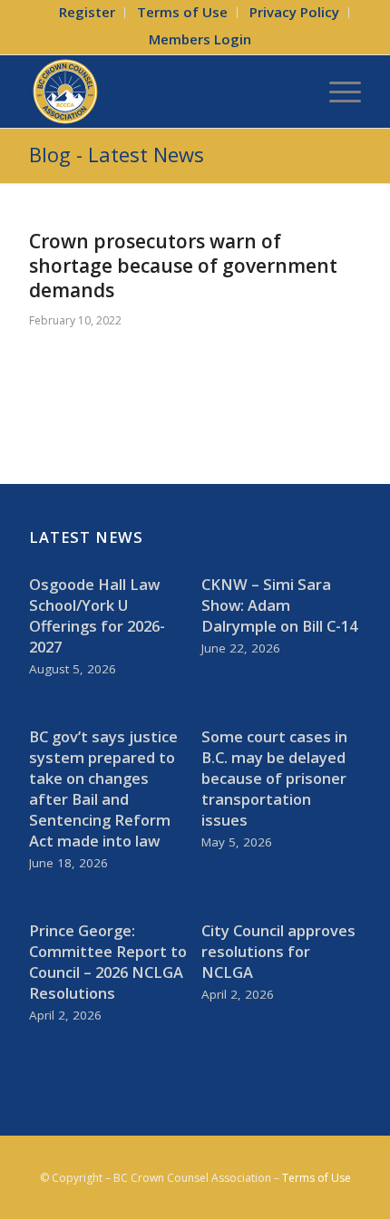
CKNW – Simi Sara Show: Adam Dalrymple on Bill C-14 (279, 605)
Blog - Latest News (116, 154)
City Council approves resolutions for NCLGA (278, 951)
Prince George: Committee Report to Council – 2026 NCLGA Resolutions (108, 961)
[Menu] (336, 91)
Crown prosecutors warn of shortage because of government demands (183, 266)
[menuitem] (87, 12)
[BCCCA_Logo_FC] (161, 91)
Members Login (200, 39)
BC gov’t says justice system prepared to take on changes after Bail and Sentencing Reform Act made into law (103, 788)
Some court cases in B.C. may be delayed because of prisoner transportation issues (274, 778)
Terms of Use (316, 1177)
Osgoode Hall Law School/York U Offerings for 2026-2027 (97, 615)
